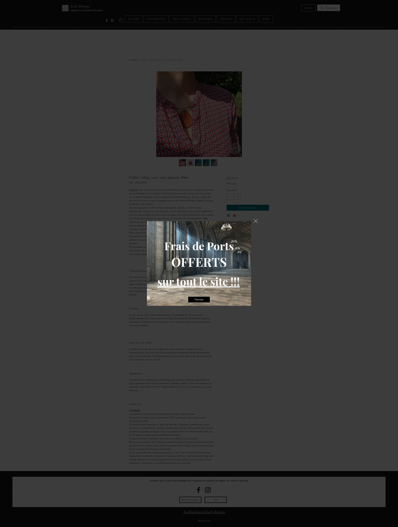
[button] (255, 221)
